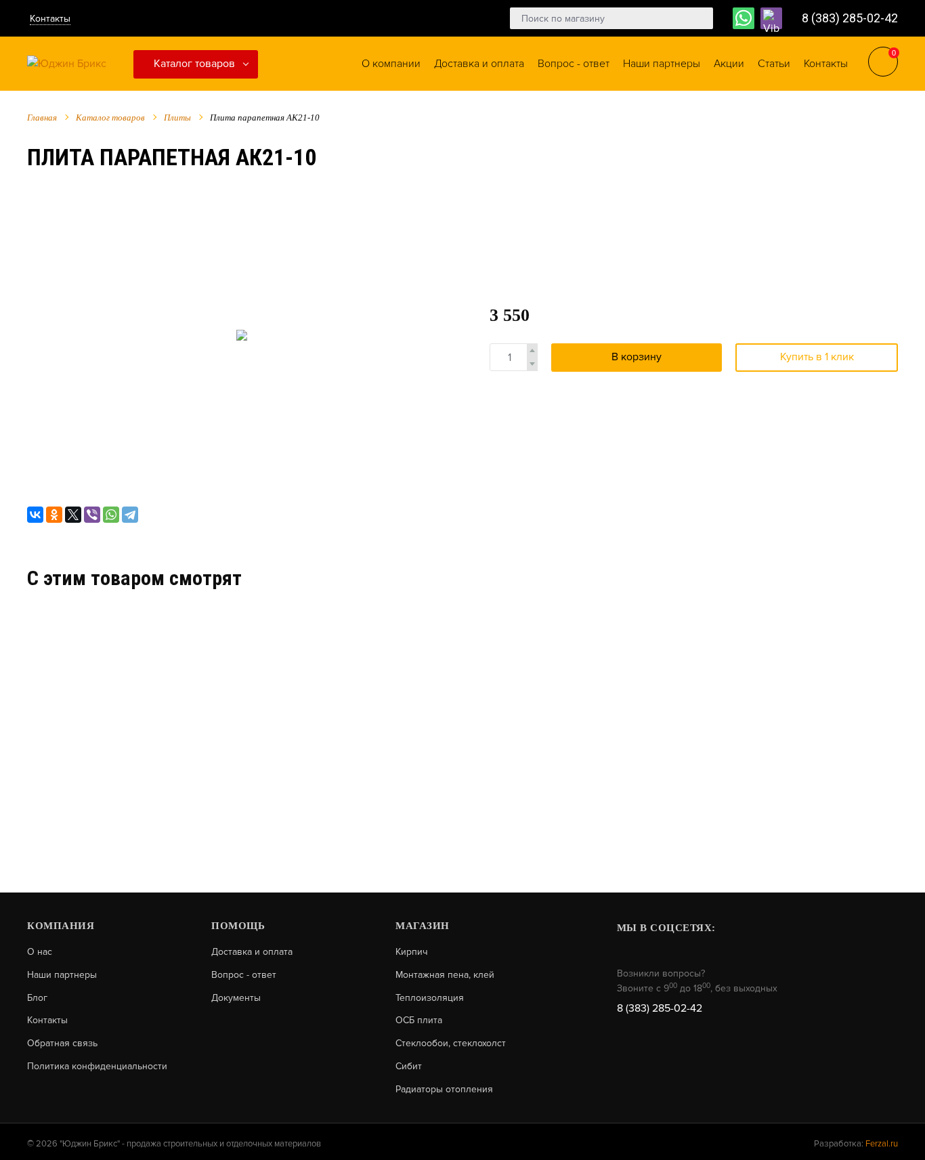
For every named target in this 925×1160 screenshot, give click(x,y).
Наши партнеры (62, 975)
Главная (42, 117)
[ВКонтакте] (35, 515)
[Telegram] (130, 515)
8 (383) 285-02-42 (850, 18)
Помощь (238, 925)
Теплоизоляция (429, 998)
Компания (60, 925)
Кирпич (411, 952)
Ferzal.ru (881, 1143)
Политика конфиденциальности (97, 1066)
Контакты (50, 18)
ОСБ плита (418, 1020)
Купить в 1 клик (817, 357)
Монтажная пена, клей (444, 975)
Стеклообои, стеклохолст (450, 1043)
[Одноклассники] (54, 515)
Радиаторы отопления (444, 1089)
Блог (37, 998)
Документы (236, 998)
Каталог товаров (194, 63)
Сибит (408, 1066)
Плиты (177, 117)
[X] (73, 515)
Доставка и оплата (252, 952)
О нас (39, 952)
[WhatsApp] (111, 515)
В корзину (636, 357)
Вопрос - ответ (243, 975)
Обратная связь (62, 1043)
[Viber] (92, 515)
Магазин (422, 925)
